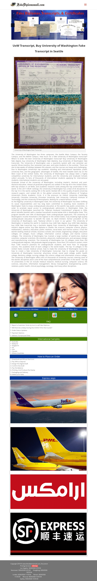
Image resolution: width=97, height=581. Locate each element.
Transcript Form (41, 317)
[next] (84, 25)
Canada (14, 351)
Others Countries (18, 353)
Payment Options (18, 333)
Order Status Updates (19, 330)
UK (13, 347)
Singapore (15, 345)
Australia (15, 342)
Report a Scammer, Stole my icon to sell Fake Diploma (30, 325)
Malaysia (15, 343)
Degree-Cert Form (22, 317)
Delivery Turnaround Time (21, 335)
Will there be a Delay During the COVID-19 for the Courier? (32, 328)
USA (13, 349)
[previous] (13, 25)
